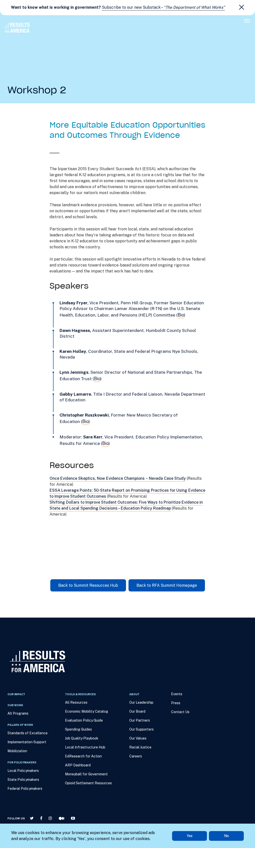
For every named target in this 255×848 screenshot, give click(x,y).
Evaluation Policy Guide (84, 720)
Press (175, 703)
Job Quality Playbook (81, 738)
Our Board (137, 711)
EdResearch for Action (83, 756)
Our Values (137, 738)
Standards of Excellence (27, 733)
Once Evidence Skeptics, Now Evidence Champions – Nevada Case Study (118, 478)
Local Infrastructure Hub (85, 747)
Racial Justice (140, 747)
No (226, 836)
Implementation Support (26, 742)
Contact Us (180, 712)
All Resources (76, 702)
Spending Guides (78, 729)
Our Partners (139, 720)
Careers (135, 756)
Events (176, 694)
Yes (189, 836)
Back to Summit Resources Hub (88, 585)
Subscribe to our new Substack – (163, 7)
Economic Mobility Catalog (86, 711)
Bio (181, 315)
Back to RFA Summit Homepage (166, 585)
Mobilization (17, 751)
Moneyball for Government (86, 774)
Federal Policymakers (24, 789)
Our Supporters (141, 729)
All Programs (17, 713)
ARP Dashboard (78, 765)
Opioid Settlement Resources (88, 783)
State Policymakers (23, 780)
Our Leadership (141, 702)
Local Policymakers (23, 771)
